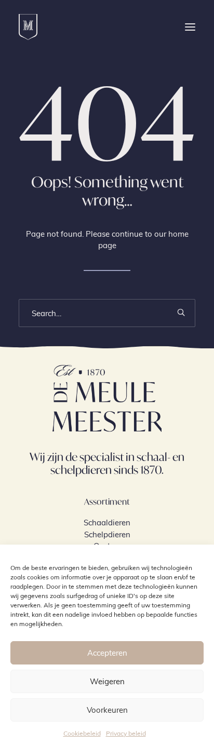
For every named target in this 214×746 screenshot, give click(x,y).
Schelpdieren (107, 534)
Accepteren (107, 652)
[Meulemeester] (28, 27)
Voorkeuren (107, 709)
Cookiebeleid (82, 733)
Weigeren (107, 681)
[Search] (107, 313)
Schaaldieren (107, 522)
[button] (190, 27)
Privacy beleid (126, 733)
